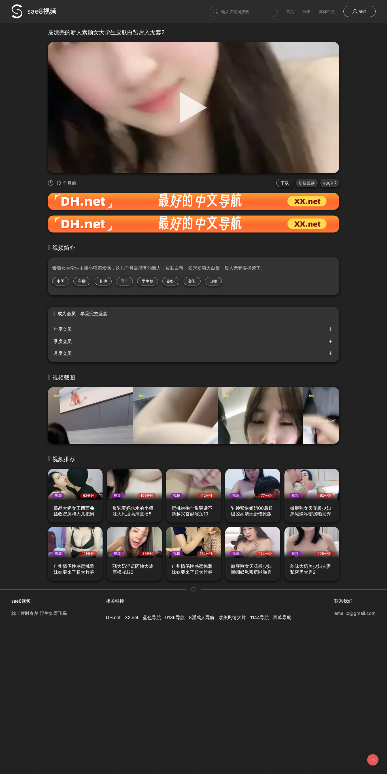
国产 (124, 281)
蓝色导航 (152, 617)
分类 (307, 11)
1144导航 (259, 617)
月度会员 (63, 353)
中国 (61, 281)
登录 (362, 11)
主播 (82, 281)
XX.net (132, 617)
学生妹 (148, 281)
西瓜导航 (282, 617)
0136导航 (175, 617)
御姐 (171, 281)
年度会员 (63, 329)
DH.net (113, 617)
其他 (103, 281)
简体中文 (327, 11)
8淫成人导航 (201, 617)
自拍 (213, 281)
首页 (290, 11)
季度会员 (63, 341)
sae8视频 (42, 11)
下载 (285, 182)
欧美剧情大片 (232, 617)
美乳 (192, 281)
